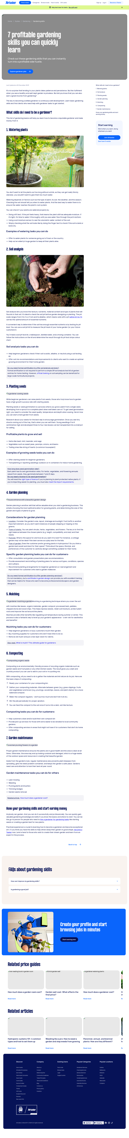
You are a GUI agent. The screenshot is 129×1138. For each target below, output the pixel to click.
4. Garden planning (102, 99)
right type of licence (30, 479)
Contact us (40, 1086)
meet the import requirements (61, 482)
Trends (18, 1088)
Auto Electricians (81, 1080)
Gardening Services (82, 1078)
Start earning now (69, 939)
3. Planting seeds (101, 95)
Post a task (25, 2)
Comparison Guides (21, 1086)
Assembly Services (82, 1083)
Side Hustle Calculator (22, 1075)
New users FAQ (20, 1099)
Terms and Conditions (42, 1080)
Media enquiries (41, 1073)
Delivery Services (81, 1073)
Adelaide (102, 1078)
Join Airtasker (109, 137)
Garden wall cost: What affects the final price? (62, 993)
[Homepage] (11, 2)
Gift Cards (19, 1091)
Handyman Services (82, 1067)
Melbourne (102, 1070)
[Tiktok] (112, 1123)
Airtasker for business (21, 1070)
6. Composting (100, 105)
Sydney (102, 1067)
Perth (101, 1075)
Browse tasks (60, 1070)
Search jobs (19, 1078)
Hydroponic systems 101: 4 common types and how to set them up (24, 1040)
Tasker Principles (41, 1078)
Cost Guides (19, 1080)
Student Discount (20, 1094)
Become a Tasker (115, 2)
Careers (39, 1070)
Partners (18, 1096)
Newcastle (102, 1080)
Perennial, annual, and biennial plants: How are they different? (98, 1040)
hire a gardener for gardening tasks (54, 819)
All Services (80, 1086)
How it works (19, 1067)
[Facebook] (106, 1123)
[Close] (122, 7)
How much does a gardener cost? (34, 798)
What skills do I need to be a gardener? (108, 85)
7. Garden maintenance (103, 109)
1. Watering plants (101, 88)
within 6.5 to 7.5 (76, 317)
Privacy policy (40, 1088)
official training (43, 373)
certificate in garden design (39, 578)
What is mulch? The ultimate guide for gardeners (36, 643)
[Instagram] (109, 1123)
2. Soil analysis (100, 92)
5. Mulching (99, 102)
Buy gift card (73, 7)
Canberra (102, 1083)
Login (58, 1073)
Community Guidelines (43, 1075)
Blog (38, 1083)
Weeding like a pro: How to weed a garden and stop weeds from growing (63, 1040)
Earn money (19, 1073)
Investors (39, 1091)
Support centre (61, 1075)
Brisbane (102, 1073)
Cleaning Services (81, 1070)
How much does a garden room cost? (25, 992)
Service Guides (20, 1083)
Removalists (80, 1075)
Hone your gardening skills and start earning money (107, 113)
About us (39, 1067)
